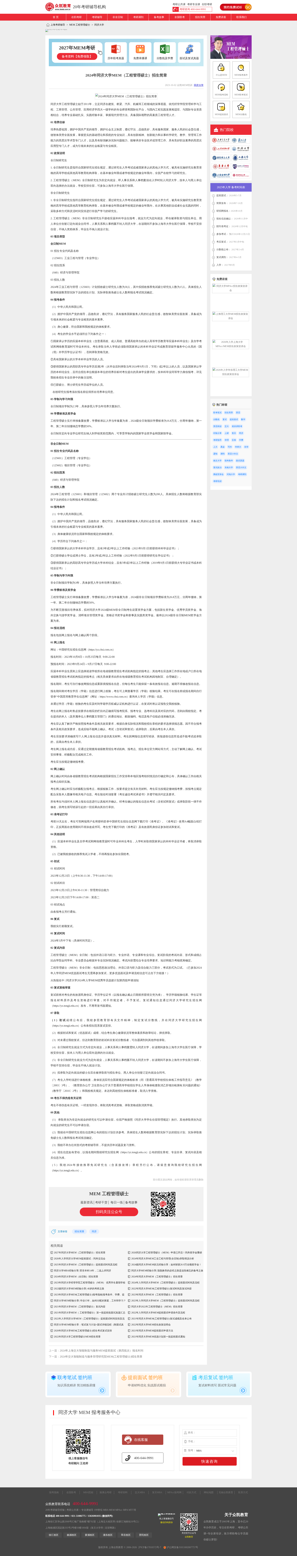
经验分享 (217, 433)
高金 (223, 447)
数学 (243, 419)
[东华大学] (221, 169)
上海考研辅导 (58, 25)
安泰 (234, 440)
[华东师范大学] (240, 178)
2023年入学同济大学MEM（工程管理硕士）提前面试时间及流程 (165, 1300)
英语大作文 (241, 467)
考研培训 (217, 481)
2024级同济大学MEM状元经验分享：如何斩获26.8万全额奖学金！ (166, 1264)
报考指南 (54, 1492)
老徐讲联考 (237, 426)
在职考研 (76, 17)
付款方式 (191, 1492)
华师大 (238, 447)
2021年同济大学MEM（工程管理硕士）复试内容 (79, 1306)
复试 (225, 419)
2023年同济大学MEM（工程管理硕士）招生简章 (157, 1294)
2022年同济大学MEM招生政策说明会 (151, 1324)
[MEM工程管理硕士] (231, 58)
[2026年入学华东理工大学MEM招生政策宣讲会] (230, 374)
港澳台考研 (106, 1492)
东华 (246, 447)
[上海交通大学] (221, 143)
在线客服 (141, 1440)
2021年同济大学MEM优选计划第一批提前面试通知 (158, 1336)
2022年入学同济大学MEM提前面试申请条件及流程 (158, 1312)
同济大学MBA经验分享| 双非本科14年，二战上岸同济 (82, 1270)
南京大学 (217, 460)
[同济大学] (240, 151)
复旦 (234, 433)
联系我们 (241, 17)
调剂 (223, 454)
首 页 (56, 17)
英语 (238, 412)
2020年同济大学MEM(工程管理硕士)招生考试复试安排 (83, 1330)
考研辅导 (97, 17)
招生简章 (200, 17)
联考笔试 (217, 412)
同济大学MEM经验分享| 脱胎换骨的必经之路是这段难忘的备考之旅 (167, 1270)
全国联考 (179, 17)
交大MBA (140, 1492)
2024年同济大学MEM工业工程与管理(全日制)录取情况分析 (162, 1258)
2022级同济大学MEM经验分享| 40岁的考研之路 (79, 1288)
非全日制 (118, 17)
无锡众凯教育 (226, 1492)
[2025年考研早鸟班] (56, 30)
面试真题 (240, 460)
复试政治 (217, 467)
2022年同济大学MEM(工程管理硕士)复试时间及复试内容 (161, 1288)
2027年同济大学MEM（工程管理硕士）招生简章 (79, 1252)
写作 (230, 447)
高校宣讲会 (218, 474)
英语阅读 (217, 426)
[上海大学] (240, 160)
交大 (227, 426)
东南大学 (229, 467)
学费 (241, 440)
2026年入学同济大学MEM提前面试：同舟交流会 (79, 1258)
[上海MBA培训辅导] (59, 7)
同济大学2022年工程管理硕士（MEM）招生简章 (157, 1306)
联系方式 (243, 1492)
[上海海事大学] (221, 178)
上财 (227, 433)
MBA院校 (88, 1492)
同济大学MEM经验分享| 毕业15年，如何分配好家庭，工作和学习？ (90, 1300)
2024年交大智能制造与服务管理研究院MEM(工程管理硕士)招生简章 (101, 1356)
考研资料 (123, 1492)
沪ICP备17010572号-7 (149, 1547)
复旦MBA (157, 1492)
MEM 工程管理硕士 (79, 25)
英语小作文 (233, 454)
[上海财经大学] (221, 151)
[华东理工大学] (221, 160)
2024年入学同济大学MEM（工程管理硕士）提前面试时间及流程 (165, 1282)
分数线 (216, 419)
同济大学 (99, 25)
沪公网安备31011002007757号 (182, 1547)
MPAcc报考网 (174, 1492)
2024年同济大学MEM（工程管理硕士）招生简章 (157, 1276)
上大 (215, 447)
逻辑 (215, 454)
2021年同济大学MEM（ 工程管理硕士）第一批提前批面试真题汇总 (89, 1312)
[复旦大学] (240, 143)
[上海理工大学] (240, 169)
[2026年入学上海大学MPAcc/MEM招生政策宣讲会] (230, 346)
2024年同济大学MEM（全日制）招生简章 (76, 1276)
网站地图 (208, 1492)
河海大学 (231, 474)
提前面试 (234, 419)
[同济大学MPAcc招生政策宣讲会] (230, 290)
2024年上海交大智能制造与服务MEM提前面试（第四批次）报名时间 (101, 1350)
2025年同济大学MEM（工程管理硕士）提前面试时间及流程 (85, 1264)
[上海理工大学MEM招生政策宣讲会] (230, 318)
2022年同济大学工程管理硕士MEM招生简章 (77, 1336)
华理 (227, 440)
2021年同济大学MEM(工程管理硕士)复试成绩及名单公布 (161, 1318)
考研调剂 (138, 17)
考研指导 (217, 440)
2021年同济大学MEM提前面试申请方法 (152, 1330)
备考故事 (159, 17)
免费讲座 (221, 17)
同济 (94, 1231)
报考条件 (229, 460)
